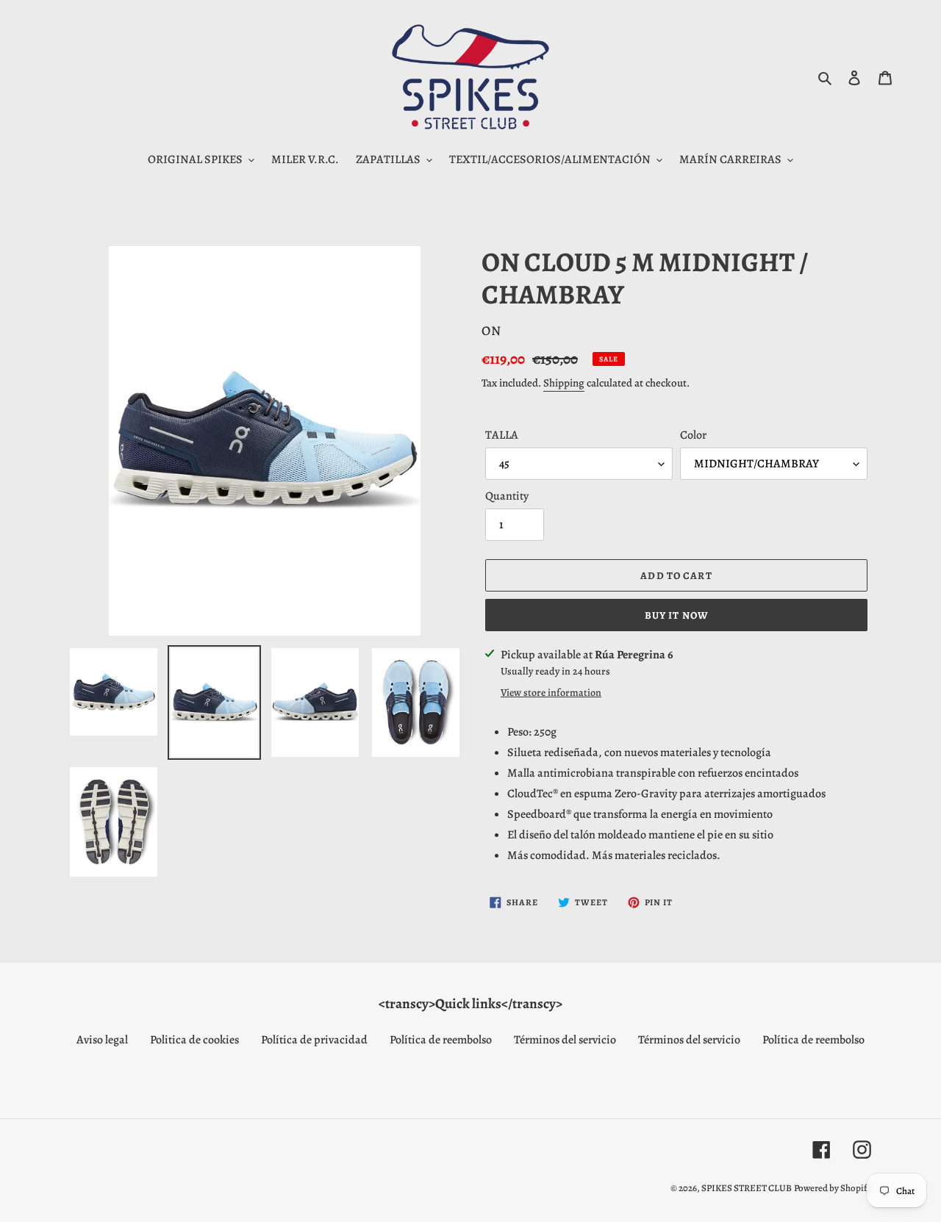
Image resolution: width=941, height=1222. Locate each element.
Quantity (507, 496)
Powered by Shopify (832, 1188)
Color (693, 435)
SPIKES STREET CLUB (746, 1188)
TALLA (501, 435)
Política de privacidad (314, 1040)
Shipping (563, 382)
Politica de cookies (194, 1040)
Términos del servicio (565, 1040)
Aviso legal (102, 1040)
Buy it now (676, 615)
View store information (551, 693)
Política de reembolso (441, 1040)
